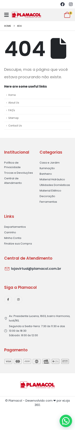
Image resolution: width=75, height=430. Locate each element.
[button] (66, 421)
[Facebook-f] (8, 300)
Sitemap (13, 118)
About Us (13, 102)
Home (12, 95)
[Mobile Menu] (6, 14)
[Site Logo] (26, 15)
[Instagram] (71, 4)
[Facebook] (62, 4)
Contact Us (15, 125)
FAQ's (11, 110)
